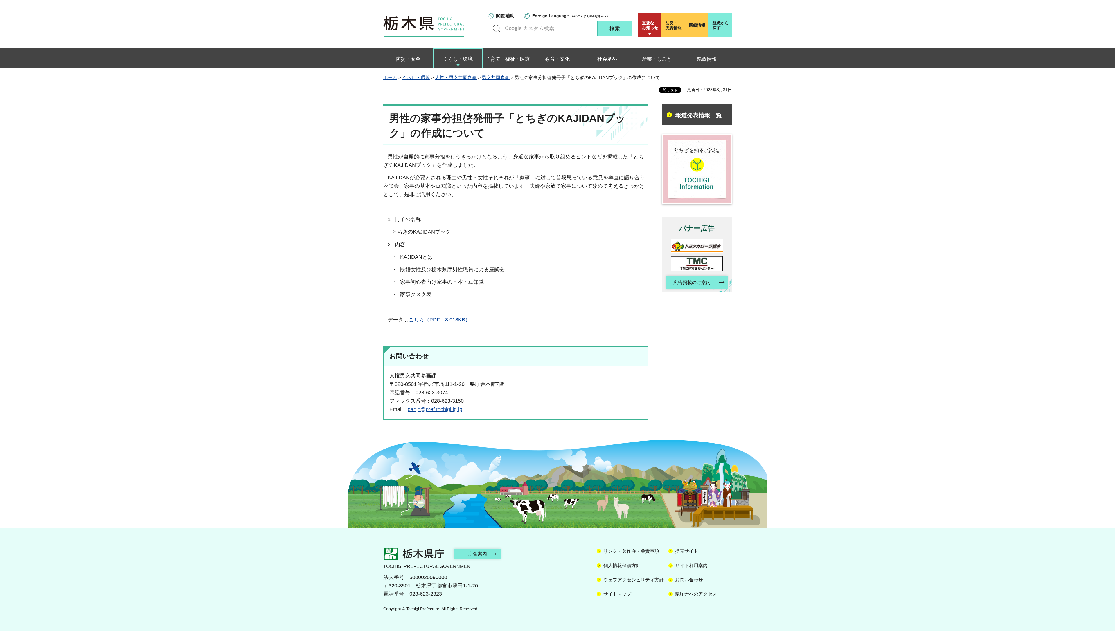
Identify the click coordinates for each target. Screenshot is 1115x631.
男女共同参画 (496, 77)
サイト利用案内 (691, 565)
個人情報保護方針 (622, 565)
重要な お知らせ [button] (650, 25)
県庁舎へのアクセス (696, 594)
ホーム (390, 77)
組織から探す (721, 25)
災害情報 (674, 25)
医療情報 (697, 25)
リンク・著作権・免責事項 (631, 551)
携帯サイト (686, 551)
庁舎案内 (477, 553)
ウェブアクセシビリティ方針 (633, 579)
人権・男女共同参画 (456, 77)
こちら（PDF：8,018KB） (439, 320)
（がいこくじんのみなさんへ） (570, 15)
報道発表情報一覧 (698, 115)
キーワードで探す (496, 28)
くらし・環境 (416, 77)
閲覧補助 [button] (505, 15)
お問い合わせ (689, 579)
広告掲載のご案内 (692, 282)
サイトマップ (617, 594)
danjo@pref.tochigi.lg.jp (435, 409)
